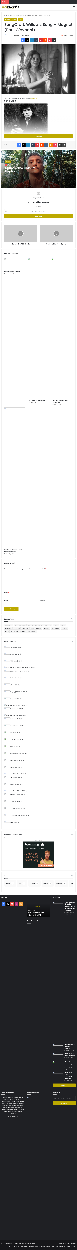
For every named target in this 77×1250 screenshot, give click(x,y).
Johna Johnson (14, 726)
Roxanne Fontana (15, 794)
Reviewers (42, 1246)
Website (42, 600)
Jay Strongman (17, 715)
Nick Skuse (13, 767)
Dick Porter (48, 625)
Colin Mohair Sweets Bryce (35, 625)
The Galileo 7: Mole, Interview (70, 1055)
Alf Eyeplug (13, 661)
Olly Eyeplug (13, 777)
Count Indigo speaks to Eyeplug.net (60, 401)
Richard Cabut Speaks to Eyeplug (70, 1046)
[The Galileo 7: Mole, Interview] (58, 1056)
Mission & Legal (70, 1246)
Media (12, 15)
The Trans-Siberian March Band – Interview (13, 551)
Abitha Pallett (14, 647)
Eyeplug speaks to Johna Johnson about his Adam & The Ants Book (70, 906)
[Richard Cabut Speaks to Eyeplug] (58, 1047)
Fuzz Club (17, 628)
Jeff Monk (13, 719)
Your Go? (24, 1246)
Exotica (14, 19)
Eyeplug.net (8, 628)
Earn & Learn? (38, 840)
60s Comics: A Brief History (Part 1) (36, 913)
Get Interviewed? (33, 1246)
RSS (20, 647)
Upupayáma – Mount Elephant (20, 169)
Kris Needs (13, 732)
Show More (38, 136)
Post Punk (64, 628)
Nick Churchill (55, 628)
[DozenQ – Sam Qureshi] (14, 264)
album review (8, 625)
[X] (10, 1116)
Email (6, 600)
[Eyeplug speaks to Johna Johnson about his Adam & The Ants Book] (58, 972)
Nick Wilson (16, 774)
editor (12, 685)
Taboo (20, 19)
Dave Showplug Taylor (16, 671)
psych (7, 631)
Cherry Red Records (20, 625)
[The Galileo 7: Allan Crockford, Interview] (58, 1075)
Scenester (23, 631)
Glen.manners (14, 709)
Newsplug (46, 628)
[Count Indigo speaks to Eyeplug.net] (62, 328)
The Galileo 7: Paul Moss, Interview (69, 1064)
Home (7, 15)
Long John (13, 739)
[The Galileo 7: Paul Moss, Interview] (58, 1064)
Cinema (17, 15)
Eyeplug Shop (50, 1246)
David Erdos (13, 678)
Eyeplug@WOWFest (16, 692)
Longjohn (38, 628)
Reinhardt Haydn (15, 784)
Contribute (62, 1246)
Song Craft (33, 98)
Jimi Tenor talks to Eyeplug (37, 400)
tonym (12, 822)
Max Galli (12, 746)
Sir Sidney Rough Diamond (18, 815)
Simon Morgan (32, 631)
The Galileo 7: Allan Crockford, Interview (69, 1075)
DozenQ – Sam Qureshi (12, 272)
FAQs (56, 1246)
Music (8, 161)
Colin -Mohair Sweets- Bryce (21, 667)
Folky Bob (13, 699)
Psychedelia (14, 631)
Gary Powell (25, 628)
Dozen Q (56, 625)
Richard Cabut (17, 791)
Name (6, 592)
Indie (32, 628)
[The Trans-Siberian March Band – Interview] (14, 477)
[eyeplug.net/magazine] (10, 7)
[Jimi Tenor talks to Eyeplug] (38, 328)
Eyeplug (63, 625)
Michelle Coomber (15, 753)
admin (16, 35)
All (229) (64, 1085)
